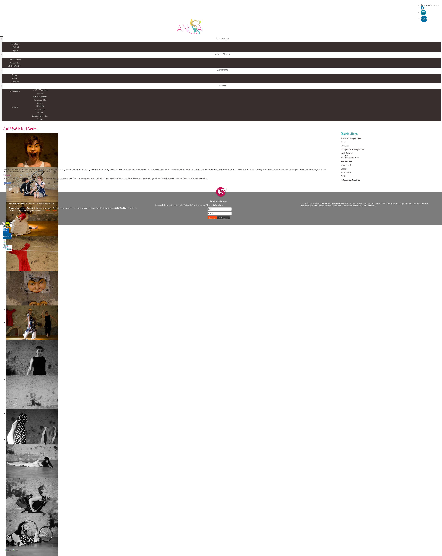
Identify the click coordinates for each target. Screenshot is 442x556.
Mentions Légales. (51, 210)
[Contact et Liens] (423, 12)
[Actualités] (423, 19)
